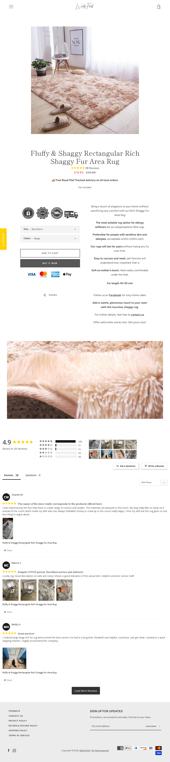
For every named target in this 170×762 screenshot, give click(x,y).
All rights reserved (100, 750)
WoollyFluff (85, 750)
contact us (137, 314)
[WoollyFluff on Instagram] (14, 750)
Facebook (115, 295)
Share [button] (9, 550)
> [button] (86, 690)
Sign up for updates (106, 711)
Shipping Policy (18, 730)
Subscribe (151, 726)
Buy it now (50, 263)
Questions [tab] (31, 475)
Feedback (14, 711)
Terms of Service (19, 735)
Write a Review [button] (156, 465)
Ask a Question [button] (127, 465)
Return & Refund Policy (23, 726)
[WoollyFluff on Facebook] (8, 750)
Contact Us (16, 716)
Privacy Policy (18, 721)
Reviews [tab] (8, 475)
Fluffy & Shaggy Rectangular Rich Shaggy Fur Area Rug (29, 542)
